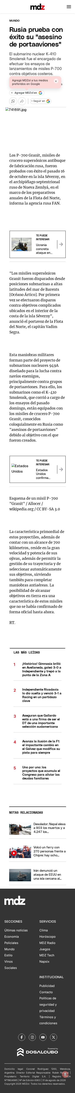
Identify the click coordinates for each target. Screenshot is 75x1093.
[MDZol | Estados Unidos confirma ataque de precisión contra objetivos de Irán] (61, 469)
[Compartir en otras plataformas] (22, 101)
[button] (69, 6)
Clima (43, 930)
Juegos (44, 949)
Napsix (44, 961)
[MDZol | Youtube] (43, 1037)
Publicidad (47, 986)
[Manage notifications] (65, 1074)
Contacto (46, 992)
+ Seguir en (38, 101)
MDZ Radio (47, 943)
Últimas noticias (16, 930)
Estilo (8, 955)
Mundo (14, 20)
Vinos (8, 961)
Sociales (10, 968)
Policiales (11, 943)
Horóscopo (47, 937)
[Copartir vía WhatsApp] (13, 101)
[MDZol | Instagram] (32, 1037)
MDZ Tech (46, 955)
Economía (11, 937)
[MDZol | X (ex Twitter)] (53, 1037)
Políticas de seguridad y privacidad (48, 1004)
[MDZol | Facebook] (21, 1037)
